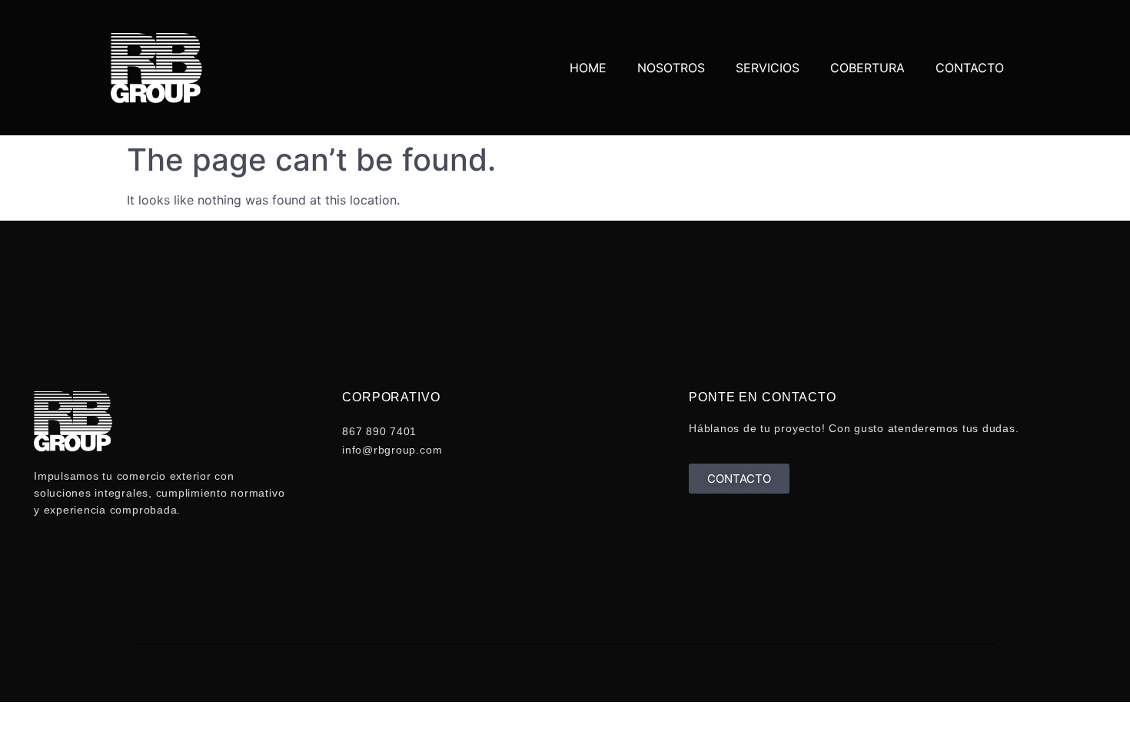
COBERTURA (867, 67)
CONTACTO (970, 67)
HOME (588, 67)
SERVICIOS (767, 67)
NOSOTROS (671, 67)
